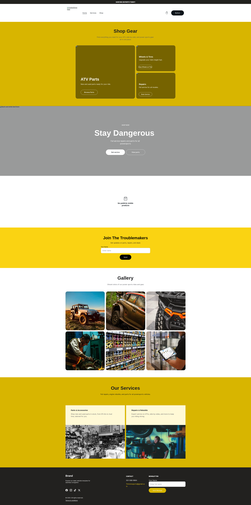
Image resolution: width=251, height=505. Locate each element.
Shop (101, 13)
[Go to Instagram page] (71, 490)
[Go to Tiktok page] (75, 490)
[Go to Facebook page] (66, 490)
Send (125, 257)
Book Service (145, 94)
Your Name (104, 247)
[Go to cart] (167, 12)
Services (93, 13)
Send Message (157, 490)
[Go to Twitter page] (79, 490)
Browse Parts (89, 92)
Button (177, 13)
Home (84, 13)
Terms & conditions (71, 500)
